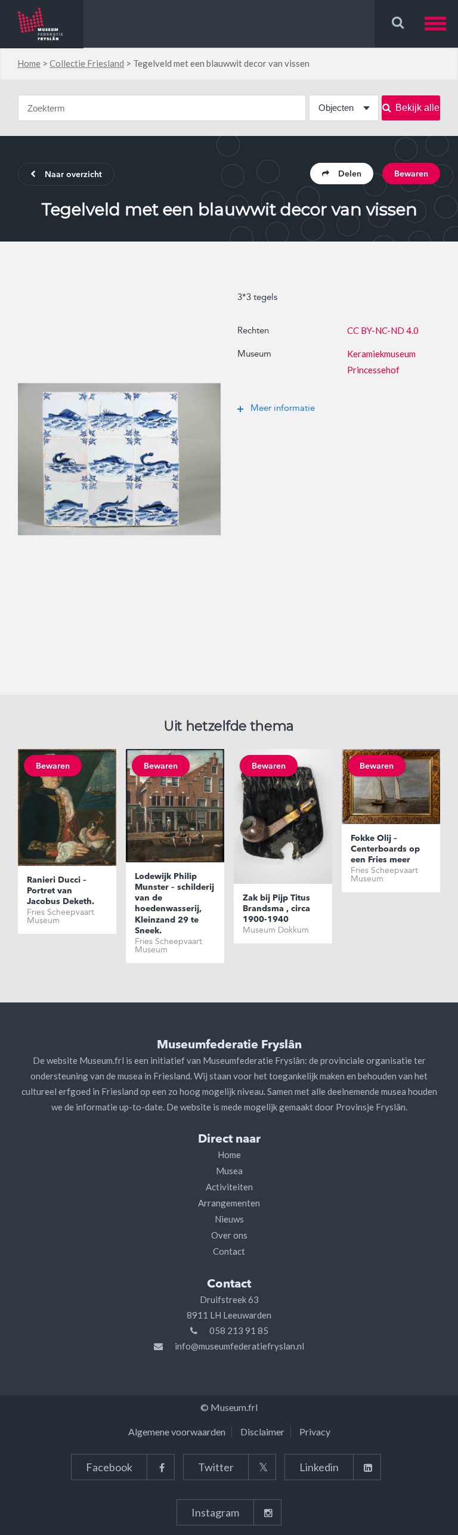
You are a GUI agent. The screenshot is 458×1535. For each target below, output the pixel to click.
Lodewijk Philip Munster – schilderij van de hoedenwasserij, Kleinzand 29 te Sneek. (174, 903)
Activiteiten (229, 1186)
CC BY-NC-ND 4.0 (383, 330)
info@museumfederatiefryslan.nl (239, 1346)
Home (29, 63)
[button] (441, 23)
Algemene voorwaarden (176, 1431)
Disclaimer (262, 1431)
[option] (119, 459)
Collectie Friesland (86, 63)
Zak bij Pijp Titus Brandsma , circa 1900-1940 (276, 909)
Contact (229, 1251)
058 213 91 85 (238, 1330)
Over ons (229, 1235)
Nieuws (229, 1219)
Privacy (314, 1431)
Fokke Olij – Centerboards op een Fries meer (385, 849)
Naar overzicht (73, 175)
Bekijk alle (417, 108)
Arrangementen (229, 1202)
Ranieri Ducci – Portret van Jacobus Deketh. (60, 891)
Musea (229, 1170)
